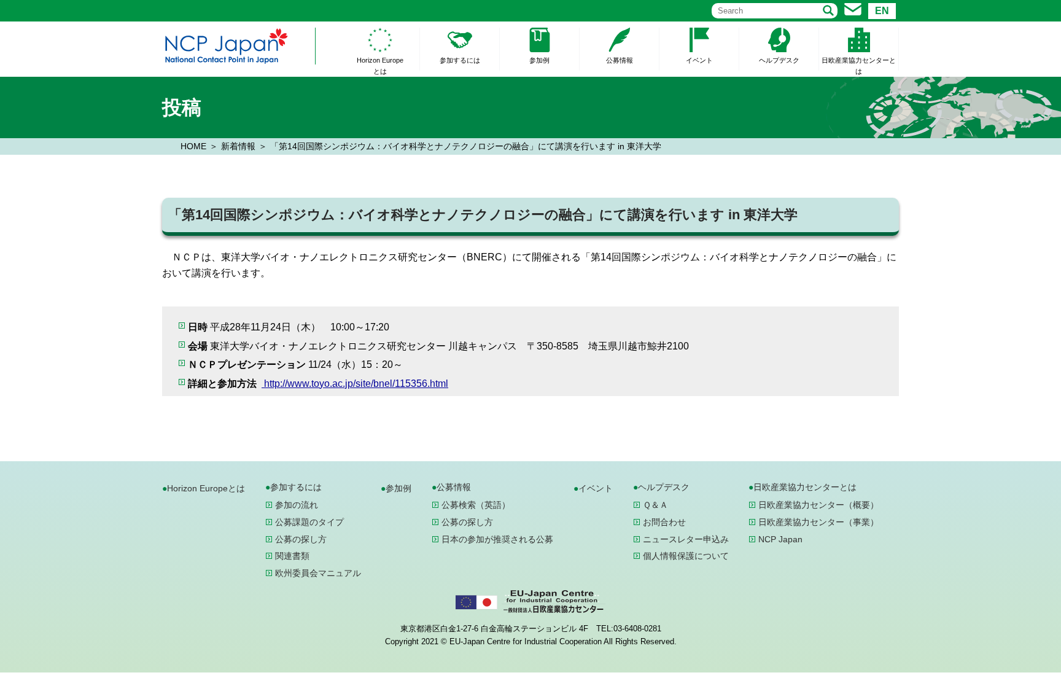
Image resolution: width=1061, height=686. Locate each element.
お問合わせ (664, 522)
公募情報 (619, 60)
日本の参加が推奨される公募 (497, 539)
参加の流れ (296, 505)
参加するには (460, 60)
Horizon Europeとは (380, 66)
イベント (699, 60)
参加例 (539, 60)
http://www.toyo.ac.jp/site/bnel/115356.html (355, 383)
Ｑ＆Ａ (655, 505)
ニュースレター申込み (686, 539)
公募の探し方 (301, 539)
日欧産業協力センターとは (859, 66)
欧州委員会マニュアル (318, 573)
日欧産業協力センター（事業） (818, 522)
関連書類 (292, 556)
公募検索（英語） (475, 505)
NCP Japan (780, 539)
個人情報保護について (686, 556)
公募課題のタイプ (309, 522)
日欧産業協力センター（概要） (818, 505)
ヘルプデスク (779, 60)
